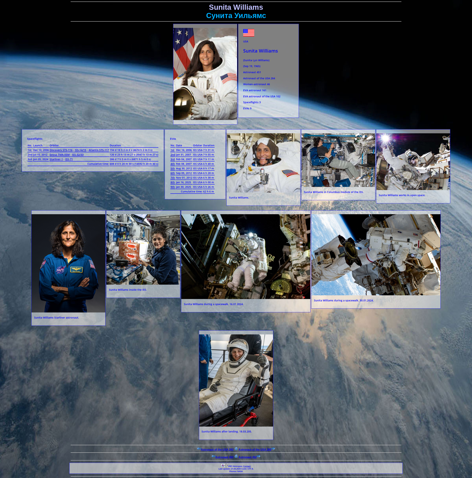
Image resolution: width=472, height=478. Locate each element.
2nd (173, 154)
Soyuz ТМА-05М (60, 154)
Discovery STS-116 (61, 150)
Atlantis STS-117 (99, 150)
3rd (173, 159)
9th (173, 187)
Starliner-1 (56, 159)
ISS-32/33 (78, 154)
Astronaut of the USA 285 (255, 449)
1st (172, 150)
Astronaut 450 (224, 457)
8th (173, 182)
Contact (247, 466)
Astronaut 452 (248, 457)
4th (173, 164)
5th (173, 168)
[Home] (236, 449)
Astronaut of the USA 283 (217, 449)
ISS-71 (69, 159)
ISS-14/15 (80, 150)
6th (173, 173)
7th (173, 177)
